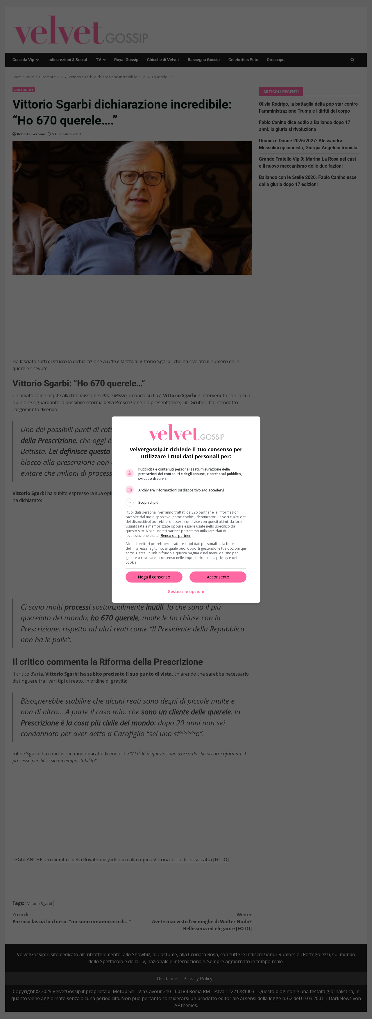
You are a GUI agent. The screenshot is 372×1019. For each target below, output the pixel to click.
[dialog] (186, 509)
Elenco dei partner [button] (175, 535)
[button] (186, 502)
